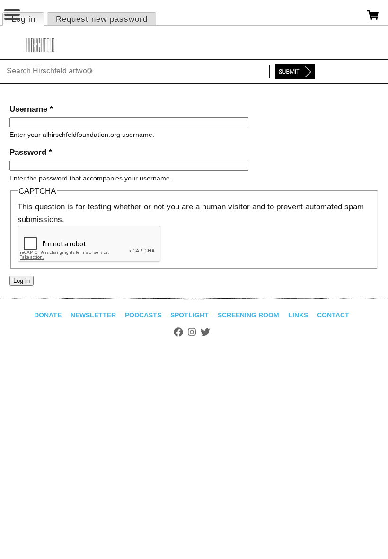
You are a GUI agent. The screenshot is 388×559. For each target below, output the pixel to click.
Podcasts (143, 315)
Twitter (205, 332)
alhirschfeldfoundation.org (40, 45)
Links (298, 315)
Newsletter (93, 315)
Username (31, 109)
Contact (333, 315)
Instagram (192, 332)
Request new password (102, 19)
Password (30, 152)
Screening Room (248, 315)
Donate (48, 315)
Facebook (178, 332)
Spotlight (189, 315)
